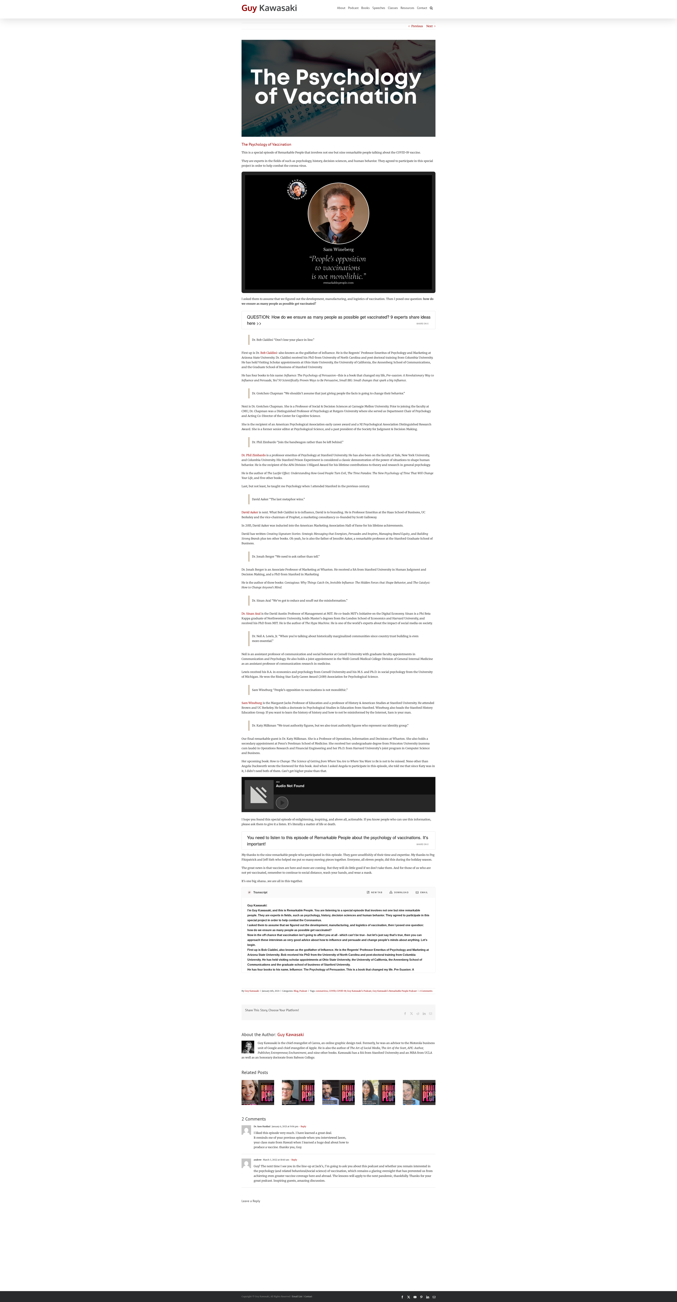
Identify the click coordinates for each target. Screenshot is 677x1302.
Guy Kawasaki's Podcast (359, 991)
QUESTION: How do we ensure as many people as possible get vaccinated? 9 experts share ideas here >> (339, 320)
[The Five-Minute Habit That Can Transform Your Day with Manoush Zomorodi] (258, 1082)
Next (429, 26)
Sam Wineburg (252, 703)
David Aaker (250, 512)
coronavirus (322, 991)
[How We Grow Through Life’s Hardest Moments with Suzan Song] (378, 1082)
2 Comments (425, 991)
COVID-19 (341, 991)
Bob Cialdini (268, 353)
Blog (296, 991)
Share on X (422, 323)
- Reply (302, 1126)
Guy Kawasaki (252, 991)
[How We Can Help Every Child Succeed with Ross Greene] (298, 1082)
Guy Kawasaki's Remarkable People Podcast (395, 991)
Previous (417, 26)
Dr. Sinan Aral (251, 613)
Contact (308, 1296)
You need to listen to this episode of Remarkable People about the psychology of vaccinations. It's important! (337, 840)
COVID (332, 991)
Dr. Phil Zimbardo (254, 455)
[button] (431, 7)
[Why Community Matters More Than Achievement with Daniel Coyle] (419, 1082)
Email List (297, 1296)
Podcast (303, 991)
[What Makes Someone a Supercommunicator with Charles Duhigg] (338, 1082)
